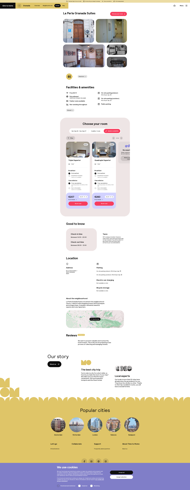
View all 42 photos (116, 62)
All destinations (54, 449)
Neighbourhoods (48, 5)
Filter (71, 138)
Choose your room (117, 14)
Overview (37, 5)
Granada (26, 5)
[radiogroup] (77, 175)
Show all (69, 110)
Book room (78, 203)
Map (63, 5)
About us (53, 364)
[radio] (69, 173)
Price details (71, 199)
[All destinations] (19, 6)
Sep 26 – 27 (82, 196)
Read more (81, 76)
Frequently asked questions (102, 449)
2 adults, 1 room (95, 131)
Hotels (57, 5)
